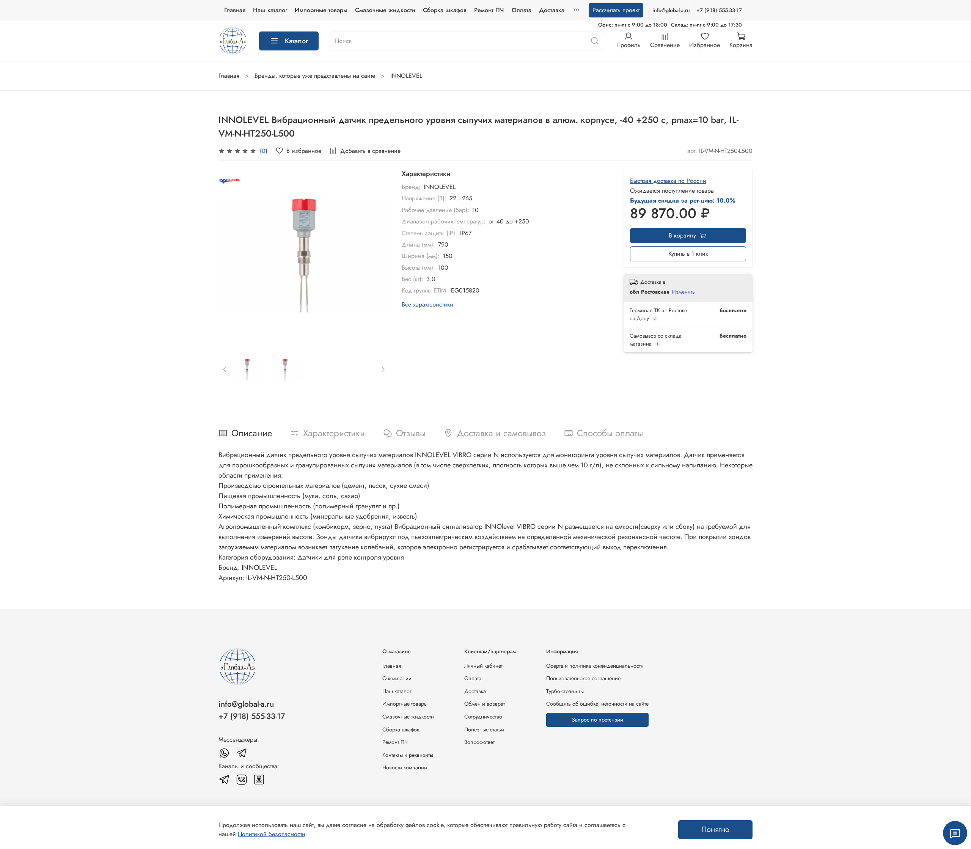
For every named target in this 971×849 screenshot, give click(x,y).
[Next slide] (377, 255)
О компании (397, 678)
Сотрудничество (483, 716)
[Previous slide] (231, 255)
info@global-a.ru (671, 10)
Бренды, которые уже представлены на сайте (315, 75)
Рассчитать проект (615, 10)
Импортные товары (321, 10)
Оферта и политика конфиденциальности (595, 666)
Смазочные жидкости (385, 10)
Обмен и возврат (484, 704)
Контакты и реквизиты (407, 755)
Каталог (296, 41)
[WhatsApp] (224, 753)
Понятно (715, 829)
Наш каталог (270, 10)
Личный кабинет (483, 666)
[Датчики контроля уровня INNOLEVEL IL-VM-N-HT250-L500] (304, 255)
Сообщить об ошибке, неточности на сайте (597, 704)
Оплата (521, 10)
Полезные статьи (484, 729)
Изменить (683, 291)
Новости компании (404, 767)
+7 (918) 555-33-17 (719, 10)
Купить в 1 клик (688, 253)
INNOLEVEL (406, 75)
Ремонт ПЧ (489, 10)
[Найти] (594, 40)
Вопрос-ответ (479, 742)
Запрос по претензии (597, 719)
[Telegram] (241, 753)
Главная (234, 10)
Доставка (551, 10)
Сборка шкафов (445, 10)
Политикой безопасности (271, 834)
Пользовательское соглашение (583, 678)
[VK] (241, 779)
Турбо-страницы (565, 691)
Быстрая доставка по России (668, 180)
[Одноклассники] (259, 779)
